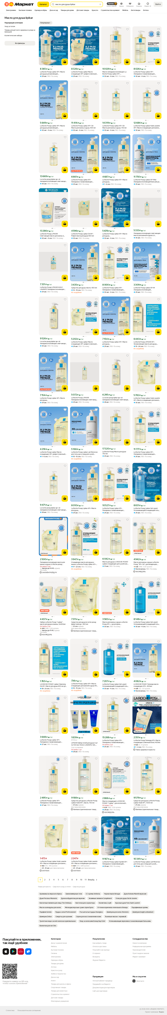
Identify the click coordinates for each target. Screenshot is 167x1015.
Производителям (139, 950)
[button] (45, 23)
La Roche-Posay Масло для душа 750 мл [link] (114, 453)
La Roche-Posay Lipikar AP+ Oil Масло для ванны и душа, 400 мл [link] (83, 127)
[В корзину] (64, 62)
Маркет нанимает (139, 957)
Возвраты (96, 957)
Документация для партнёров (104, 987)
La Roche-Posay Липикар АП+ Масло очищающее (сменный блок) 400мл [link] (147, 741)
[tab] (11, 10)
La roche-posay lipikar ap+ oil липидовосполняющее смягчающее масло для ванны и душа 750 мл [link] (53, 180)
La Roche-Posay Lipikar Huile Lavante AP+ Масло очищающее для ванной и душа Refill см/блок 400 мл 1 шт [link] (147, 399)
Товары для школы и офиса (61, 984)
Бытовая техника (57, 950)
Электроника (56, 957)
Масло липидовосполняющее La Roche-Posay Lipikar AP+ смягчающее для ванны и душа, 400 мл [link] (115, 73)
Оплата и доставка (99, 946)
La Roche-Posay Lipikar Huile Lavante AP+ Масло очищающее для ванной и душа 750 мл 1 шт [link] (147, 127)
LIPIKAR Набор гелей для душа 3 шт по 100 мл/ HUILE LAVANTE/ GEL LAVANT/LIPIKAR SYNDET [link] (84, 744)
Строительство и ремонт (60, 994)
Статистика (10, 1010)
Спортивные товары (58, 987)
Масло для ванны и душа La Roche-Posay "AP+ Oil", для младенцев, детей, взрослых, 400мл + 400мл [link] (146, 563)
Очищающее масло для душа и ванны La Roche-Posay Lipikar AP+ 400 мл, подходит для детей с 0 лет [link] (84, 563)
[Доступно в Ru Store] (28, 954)
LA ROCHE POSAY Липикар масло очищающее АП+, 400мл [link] (146, 685)
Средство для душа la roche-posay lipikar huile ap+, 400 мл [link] (83, 623)
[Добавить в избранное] (65, 29)
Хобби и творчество (58, 974)
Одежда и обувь (57, 960)
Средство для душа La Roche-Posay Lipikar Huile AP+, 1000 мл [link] (147, 802)
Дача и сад (55, 977)
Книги (53, 981)
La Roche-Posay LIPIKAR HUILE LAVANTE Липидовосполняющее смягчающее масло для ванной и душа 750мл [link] (52, 288)
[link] (50, 894)
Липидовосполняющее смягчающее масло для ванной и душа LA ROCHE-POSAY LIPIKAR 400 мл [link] (147, 234)
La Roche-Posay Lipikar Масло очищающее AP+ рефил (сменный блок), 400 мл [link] (83, 73)
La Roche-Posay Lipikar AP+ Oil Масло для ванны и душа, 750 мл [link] (114, 127)
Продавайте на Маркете (101, 984)
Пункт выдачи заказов (141, 953)
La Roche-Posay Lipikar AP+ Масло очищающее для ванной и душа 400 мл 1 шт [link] (84, 685)
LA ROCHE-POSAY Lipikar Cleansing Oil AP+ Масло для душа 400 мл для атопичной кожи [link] (53, 685)
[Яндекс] (161, 1012)
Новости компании (140, 943)
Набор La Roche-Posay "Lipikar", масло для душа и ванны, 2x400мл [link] (53, 623)
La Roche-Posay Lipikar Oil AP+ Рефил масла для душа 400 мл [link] (82, 235)
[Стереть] (100, 4)
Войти (158, 4)
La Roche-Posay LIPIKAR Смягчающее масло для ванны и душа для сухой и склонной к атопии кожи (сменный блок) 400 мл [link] (53, 235)
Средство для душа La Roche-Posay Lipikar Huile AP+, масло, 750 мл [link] (84, 802)
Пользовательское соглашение (29, 1010)
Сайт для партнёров (100, 991)
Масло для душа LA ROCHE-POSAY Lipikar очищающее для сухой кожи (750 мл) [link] (115, 563)
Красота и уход (56, 970)
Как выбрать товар (99, 943)
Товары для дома (57, 963)
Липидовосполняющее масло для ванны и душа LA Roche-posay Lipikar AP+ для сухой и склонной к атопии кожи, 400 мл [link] (52, 563)
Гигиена (54, 953)
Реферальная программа (142, 946)
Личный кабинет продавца (102, 981)
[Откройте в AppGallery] (21, 954)
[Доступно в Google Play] (13, 954)
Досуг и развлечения (59, 943)
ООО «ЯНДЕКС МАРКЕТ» (155, 1009)
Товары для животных (59, 991)
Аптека (53, 967)
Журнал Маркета (99, 960)
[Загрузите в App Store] (6, 954)
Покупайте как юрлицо (101, 950)
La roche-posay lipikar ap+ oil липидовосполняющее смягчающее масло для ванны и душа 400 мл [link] (53, 343)
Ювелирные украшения (60, 1001)
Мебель (54, 946)
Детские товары (57, 998)
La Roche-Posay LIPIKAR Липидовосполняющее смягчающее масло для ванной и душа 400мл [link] (84, 399)
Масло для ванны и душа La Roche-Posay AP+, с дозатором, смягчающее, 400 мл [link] (115, 623)
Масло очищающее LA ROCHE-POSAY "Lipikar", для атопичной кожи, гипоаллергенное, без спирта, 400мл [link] (115, 802)
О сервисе (96, 953)
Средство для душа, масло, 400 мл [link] (84, 288)
